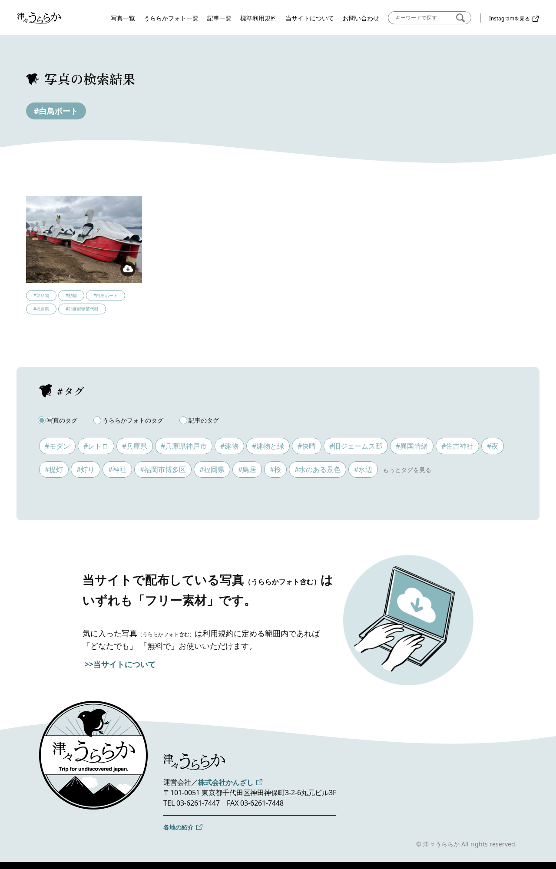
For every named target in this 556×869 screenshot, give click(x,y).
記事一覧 (219, 18)
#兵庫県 (134, 446)
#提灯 (54, 469)
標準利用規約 (258, 18)
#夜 (492, 446)
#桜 (275, 469)
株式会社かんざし (226, 782)
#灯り (85, 469)
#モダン (57, 446)
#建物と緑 (268, 446)
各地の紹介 (178, 827)
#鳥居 (247, 469)
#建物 (229, 446)
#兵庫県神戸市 (184, 446)
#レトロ (96, 446)
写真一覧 (123, 18)
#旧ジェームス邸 (355, 446)
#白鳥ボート (56, 111)
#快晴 (307, 446)
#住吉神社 (457, 446)
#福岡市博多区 (163, 469)
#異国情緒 (412, 446)
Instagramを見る (509, 18)
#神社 (117, 469)
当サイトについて (309, 18)
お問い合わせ (361, 18)
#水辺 (363, 469)
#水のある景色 (318, 469)
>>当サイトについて (120, 664)
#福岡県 (212, 469)
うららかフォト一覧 (171, 18)
